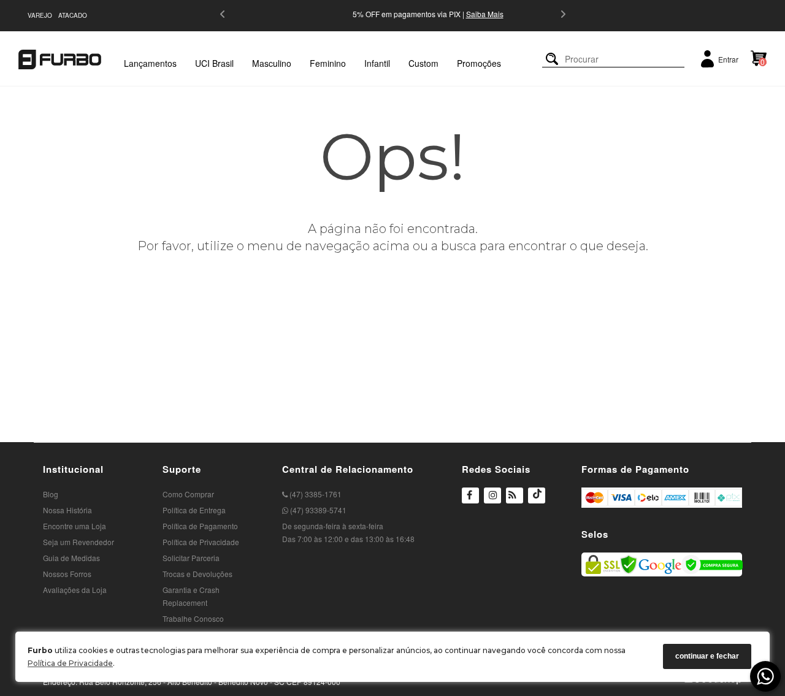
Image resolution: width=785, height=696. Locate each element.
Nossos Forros (67, 573)
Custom (423, 63)
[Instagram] (492, 503)
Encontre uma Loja (74, 526)
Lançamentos (150, 63)
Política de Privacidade (70, 663)
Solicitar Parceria (191, 558)
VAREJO (40, 15)
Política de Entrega (194, 510)
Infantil (377, 63)
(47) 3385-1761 (315, 494)
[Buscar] (552, 59)
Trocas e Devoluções (197, 573)
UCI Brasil (214, 63)
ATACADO (72, 15)
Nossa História (67, 510)
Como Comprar (188, 494)
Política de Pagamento (200, 526)
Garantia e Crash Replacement (191, 596)
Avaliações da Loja (75, 589)
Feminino (328, 63)
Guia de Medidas (71, 558)
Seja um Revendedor (78, 542)
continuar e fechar (707, 656)
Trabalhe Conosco (193, 618)
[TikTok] (536, 503)
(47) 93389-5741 (317, 510)
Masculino (271, 63)
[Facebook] (470, 497)
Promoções (479, 63)
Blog (50, 494)
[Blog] (514, 497)
